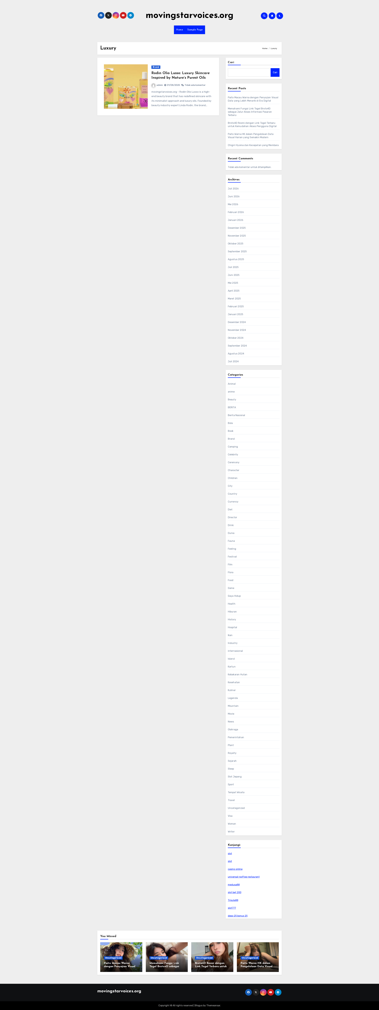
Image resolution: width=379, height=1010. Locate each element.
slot (230, 853)
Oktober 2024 (235, 337)
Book (230, 431)
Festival (232, 556)
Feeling (232, 548)
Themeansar (213, 1005)
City (230, 486)
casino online (235, 869)
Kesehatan (234, 682)
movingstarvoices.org (189, 15)
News (231, 721)
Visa (230, 815)
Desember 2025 (237, 227)
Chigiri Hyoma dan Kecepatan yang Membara (253, 145)
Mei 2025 (233, 282)
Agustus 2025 (236, 259)
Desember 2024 (237, 322)
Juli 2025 (233, 267)
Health (231, 603)
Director (232, 517)
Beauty (232, 399)
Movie (231, 713)
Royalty (232, 753)
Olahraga (233, 729)
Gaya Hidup (234, 596)
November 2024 (237, 330)
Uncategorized (236, 808)
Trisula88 (233, 900)
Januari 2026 (235, 220)
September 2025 (237, 251)
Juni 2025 (234, 275)
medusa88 (234, 884)
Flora (230, 572)
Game (231, 588)
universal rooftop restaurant (244, 876)
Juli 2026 (233, 188)
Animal (232, 383)
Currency (233, 501)
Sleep (231, 768)
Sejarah (232, 761)
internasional (235, 651)
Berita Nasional (236, 415)
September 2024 (237, 345)
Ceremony (234, 462)
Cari (231, 62)
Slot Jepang (235, 776)
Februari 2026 (236, 212)
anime (231, 391)
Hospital (232, 627)
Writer (231, 831)
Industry (233, 643)
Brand (156, 67)
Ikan (230, 635)
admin (159, 85)
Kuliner (232, 690)
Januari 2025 (235, 314)
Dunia (231, 533)
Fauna (231, 541)
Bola (230, 423)
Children (233, 478)
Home (179, 30)
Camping (233, 446)
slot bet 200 (234, 892)
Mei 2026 (233, 204)
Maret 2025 (234, 298)
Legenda (233, 698)
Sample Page (195, 30)
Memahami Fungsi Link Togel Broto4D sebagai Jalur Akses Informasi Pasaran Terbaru (250, 112)
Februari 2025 (236, 306)
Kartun (232, 666)
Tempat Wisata (236, 792)
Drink (231, 525)
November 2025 (237, 235)
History (232, 619)
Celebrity (233, 454)
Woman (232, 823)
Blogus (199, 1005)
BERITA (232, 407)
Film (230, 564)
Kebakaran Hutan (237, 674)
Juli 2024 (233, 361)
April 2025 (234, 290)
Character (233, 470)
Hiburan (232, 611)
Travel (231, 800)
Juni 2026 (234, 196)
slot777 (232, 908)
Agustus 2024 (236, 353)
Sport (231, 784)
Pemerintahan (236, 737)
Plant (231, 745)
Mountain (233, 706)
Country (232, 493)
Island (231, 658)
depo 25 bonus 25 (238, 915)
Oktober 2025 (235, 243)
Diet (230, 509)
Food (230, 580)
